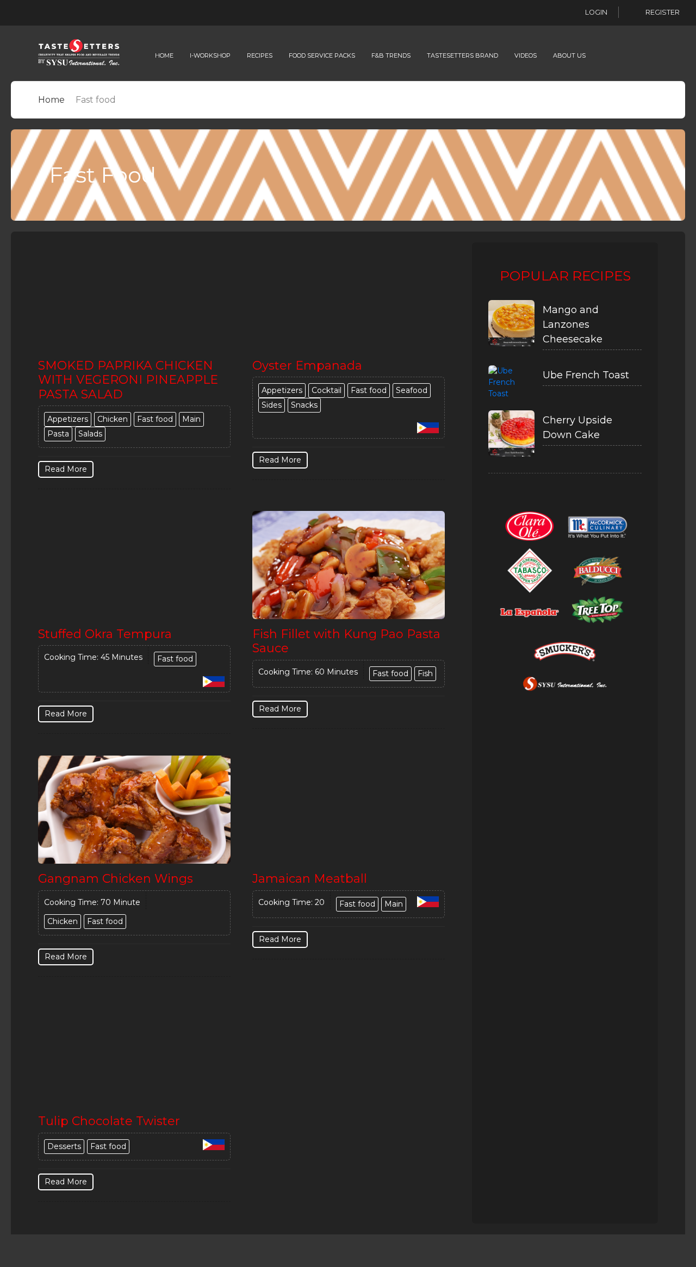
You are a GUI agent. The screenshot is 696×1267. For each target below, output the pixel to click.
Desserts (64, 1146)
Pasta (58, 434)
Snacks (304, 405)
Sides (272, 405)
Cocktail (326, 390)
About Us (569, 55)
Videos (525, 55)
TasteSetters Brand (462, 55)
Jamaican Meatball (309, 878)
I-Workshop (210, 55)
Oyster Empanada (307, 365)
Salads (90, 434)
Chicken (112, 419)
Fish (425, 673)
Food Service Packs (322, 55)
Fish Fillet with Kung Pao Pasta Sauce (346, 641)
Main (191, 419)
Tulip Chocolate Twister (109, 1121)
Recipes (259, 55)
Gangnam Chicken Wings (115, 878)
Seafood (411, 390)
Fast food (155, 419)
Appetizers (67, 419)
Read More (66, 469)
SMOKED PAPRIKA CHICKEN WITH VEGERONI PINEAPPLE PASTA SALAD (128, 380)
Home (164, 55)
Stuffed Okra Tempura (105, 634)
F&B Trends (391, 55)
